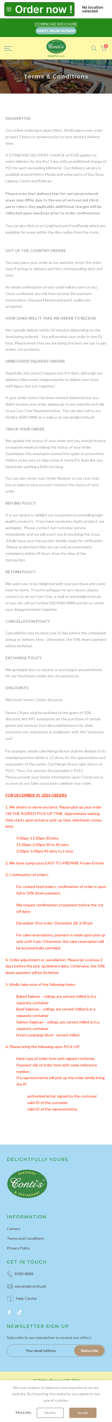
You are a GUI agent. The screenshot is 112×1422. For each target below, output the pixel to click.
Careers (13, 1228)
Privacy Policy (18, 1248)
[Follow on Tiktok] (19, 1312)
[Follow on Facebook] (9, 1312)
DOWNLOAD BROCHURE (56, 24)
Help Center (26, 1298)
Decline (50, 1413)
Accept (83, 1413)
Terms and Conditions (25, 1238)
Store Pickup (39, 9)
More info (23, 1412)
